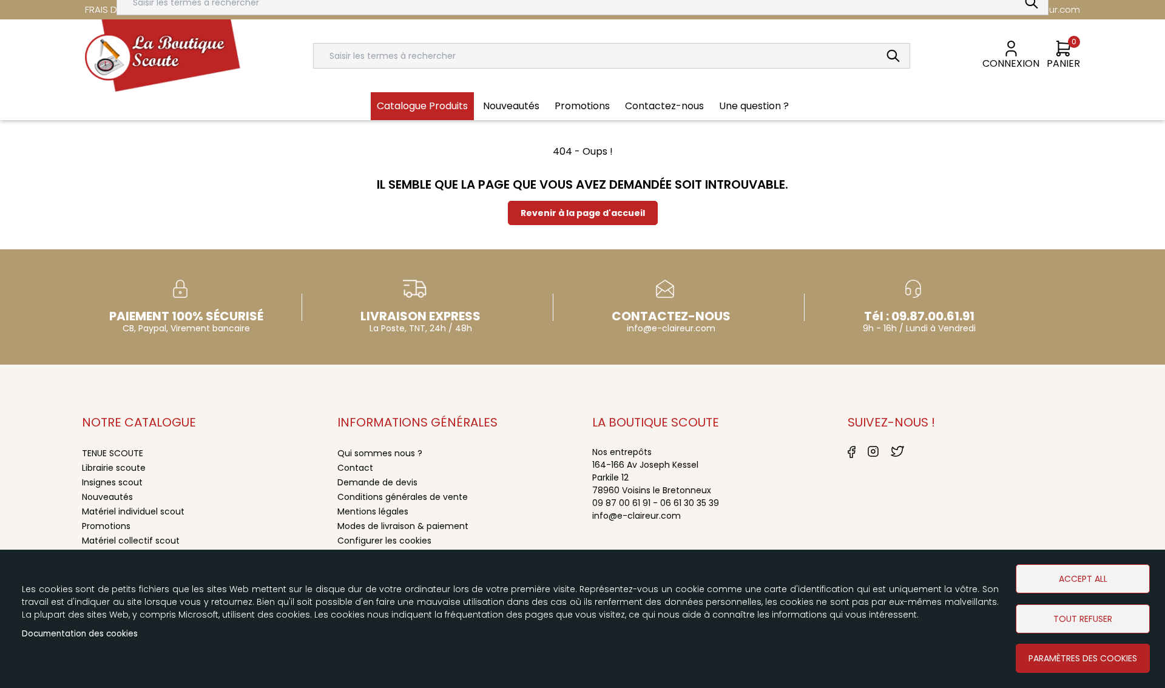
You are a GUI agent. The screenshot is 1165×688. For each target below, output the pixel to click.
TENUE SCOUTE (112, 453)
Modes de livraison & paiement (402, 526)
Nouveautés (511, 106)
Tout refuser (1082, 619)
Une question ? (754, 106)
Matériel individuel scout (133, 511)
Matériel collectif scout (131, 541)
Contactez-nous (664, 106)
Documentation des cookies (80, 633)
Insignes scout (112, 482)
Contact (355, 468)
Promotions (582, 106)
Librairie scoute (114, 468)
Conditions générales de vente (402, 497)
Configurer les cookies (384, 541)
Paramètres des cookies (1082, 658)
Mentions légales (372, 511)
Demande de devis (377, 482)
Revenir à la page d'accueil (583, 213)
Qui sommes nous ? (379, 453)
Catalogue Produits (422, 106)
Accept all (1083, 579)
